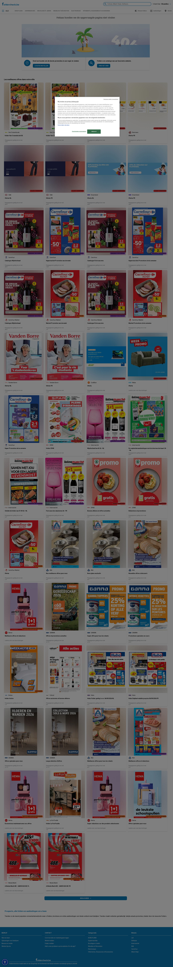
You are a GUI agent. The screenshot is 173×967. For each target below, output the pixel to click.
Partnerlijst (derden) (63, 125)
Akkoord (94, 131)
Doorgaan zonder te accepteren (111, 99)
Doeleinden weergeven (79, 131)
